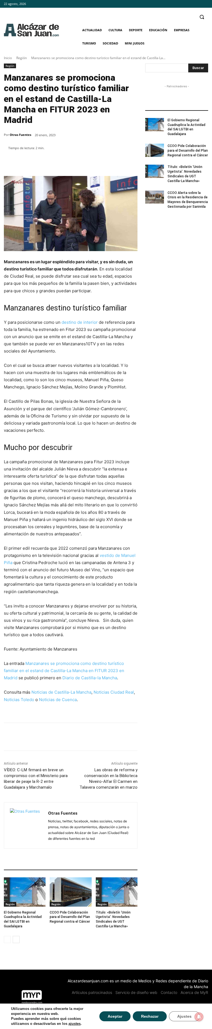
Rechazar (149, 1016)
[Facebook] (190, 4)
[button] (201, 16)
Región (21, 58)
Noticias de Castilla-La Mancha (61, 692)
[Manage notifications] (199, 1016)
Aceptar (115, 1016)
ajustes (74, 1024)
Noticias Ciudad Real (114, 692)
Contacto (169, 992)
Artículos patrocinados (92, 992)
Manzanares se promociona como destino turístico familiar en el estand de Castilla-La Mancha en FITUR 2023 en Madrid (64, 670)
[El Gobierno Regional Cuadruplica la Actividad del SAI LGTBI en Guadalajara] (25, 892)
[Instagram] (197, 4)
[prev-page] (7, 939)
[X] (205, 4)
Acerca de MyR (194, 992)
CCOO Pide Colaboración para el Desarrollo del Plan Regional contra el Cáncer (70, 917)
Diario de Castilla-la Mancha (89, 677)
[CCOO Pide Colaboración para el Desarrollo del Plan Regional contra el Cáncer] (70, 892)
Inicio (8, 58)
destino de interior (79, 322)
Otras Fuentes (20, 135)
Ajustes (184, 1016)
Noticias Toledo (19, 699)
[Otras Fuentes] (26, 825)
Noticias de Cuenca (58, 699)
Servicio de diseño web (136, 992)
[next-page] (16, 939)
